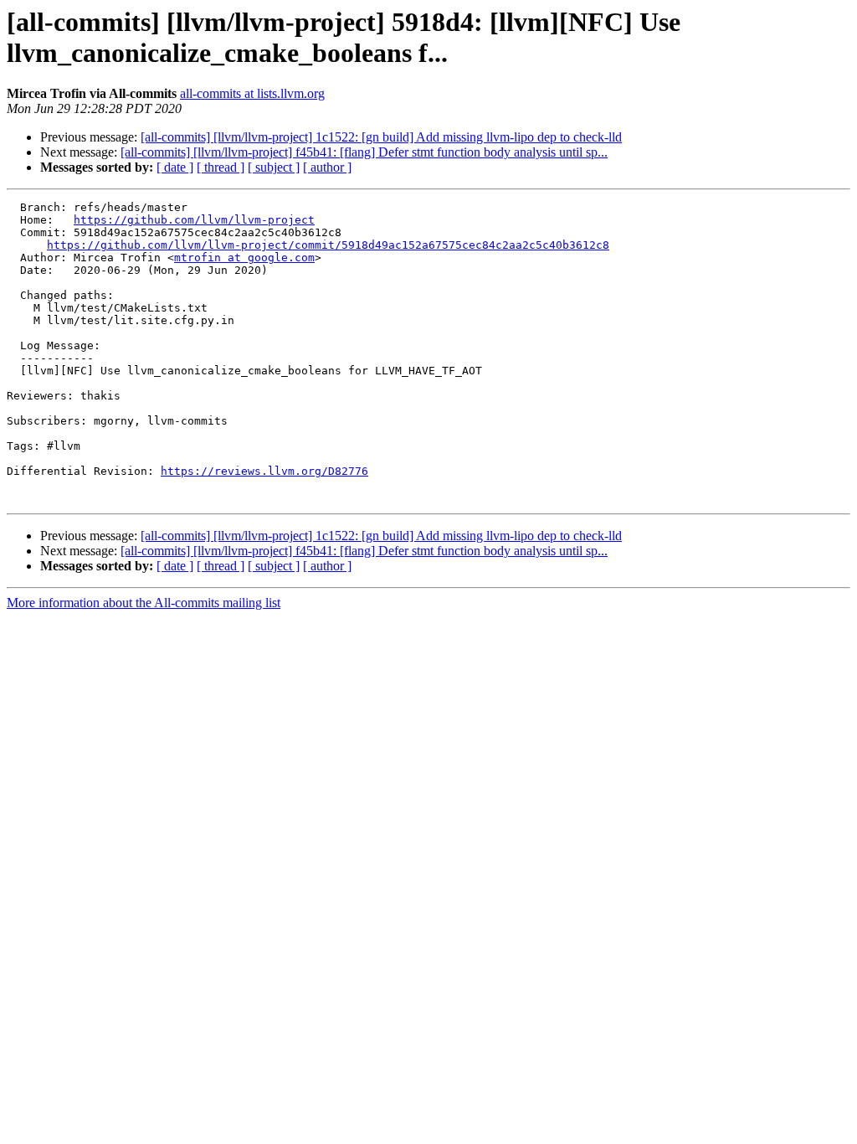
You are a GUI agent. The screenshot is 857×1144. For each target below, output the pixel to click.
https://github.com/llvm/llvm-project (194, 220)
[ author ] (327, 167)
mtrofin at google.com (244, 257)
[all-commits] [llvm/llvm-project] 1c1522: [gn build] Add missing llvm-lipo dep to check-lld (381, 137)
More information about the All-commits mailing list (143, 602)
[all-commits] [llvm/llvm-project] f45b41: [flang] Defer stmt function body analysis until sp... (364, 152)
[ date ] (175, 167)
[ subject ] (274, 167)
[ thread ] (220, 167)
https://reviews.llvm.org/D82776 (264, 471)
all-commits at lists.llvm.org (252, 93)
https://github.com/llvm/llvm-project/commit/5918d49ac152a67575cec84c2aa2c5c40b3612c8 (328, 245)
